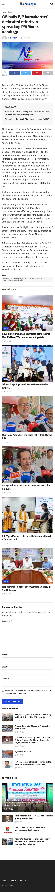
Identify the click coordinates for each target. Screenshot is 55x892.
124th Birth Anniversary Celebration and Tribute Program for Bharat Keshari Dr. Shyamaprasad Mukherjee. (32, 740)
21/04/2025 (19, 720)
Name (5, 654)
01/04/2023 (20, 755)
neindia (13, 38)
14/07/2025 (19, 768)
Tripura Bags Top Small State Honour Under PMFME (27, 119)
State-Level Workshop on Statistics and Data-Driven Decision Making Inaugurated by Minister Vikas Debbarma (27, 803)
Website (5, 679)
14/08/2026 (19, 833)
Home (4, 12)
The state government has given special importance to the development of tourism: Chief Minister (32, 841)
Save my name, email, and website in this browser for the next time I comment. (28, 692)
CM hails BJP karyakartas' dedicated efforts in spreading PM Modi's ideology (22, 279)
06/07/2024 (20, 746)
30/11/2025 (19, 822)
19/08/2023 (19, 847)
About (13, 881)
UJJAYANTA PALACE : (23, 752)
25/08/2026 (7, 341)
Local (10, 12)
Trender (23, 881)
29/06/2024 (9, 809)
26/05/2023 (25, 38)
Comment (7, 621)
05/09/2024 (20, 732)
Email (5, 667)
